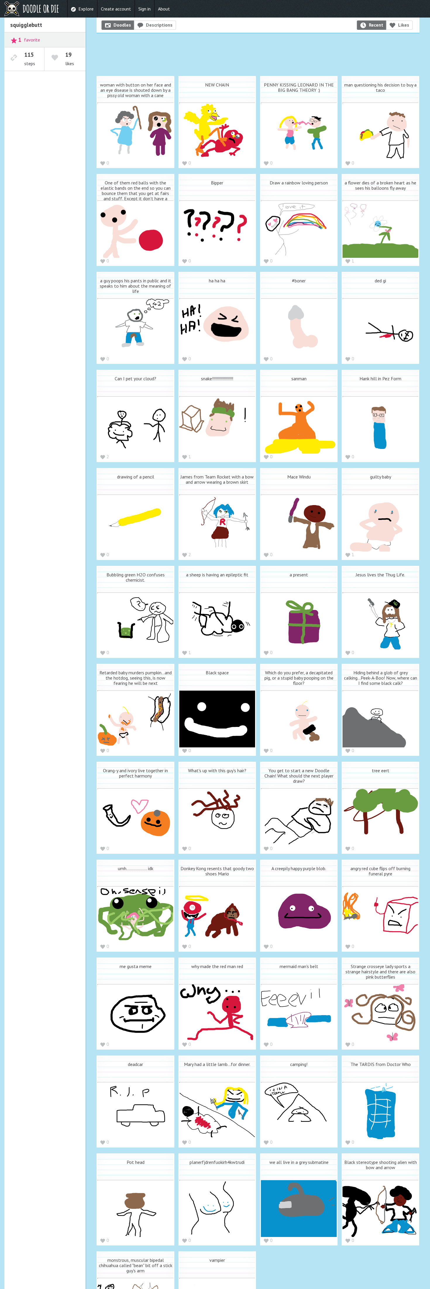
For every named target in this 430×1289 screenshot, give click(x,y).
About (164, 9)
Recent (376, 25)
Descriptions (159, 25)
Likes (403, 25)
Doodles (122, 25)
